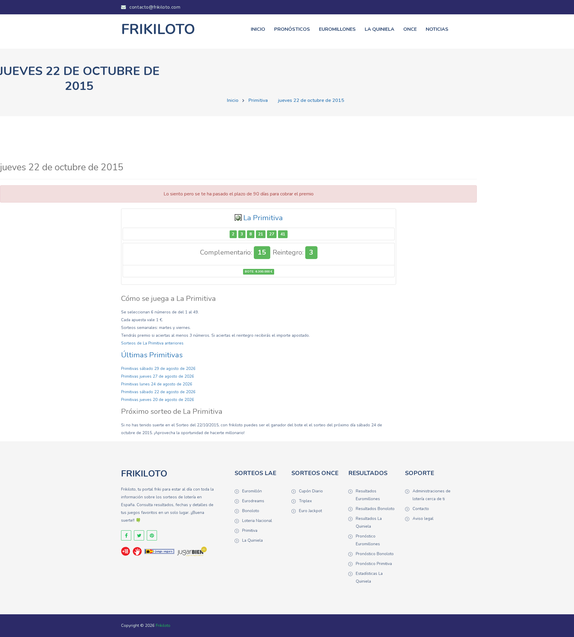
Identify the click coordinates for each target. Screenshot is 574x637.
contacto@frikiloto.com (154, 7)
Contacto (421, 509)
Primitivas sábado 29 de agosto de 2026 (158, 368)
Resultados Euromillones (368, 495)
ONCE (410, 29)
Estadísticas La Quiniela (369, 577)
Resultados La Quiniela (369, 522)
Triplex (305, 501)
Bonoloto (250, 511)
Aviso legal (423, 518)
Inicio (258, 29)
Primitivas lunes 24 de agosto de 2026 (156, 384)
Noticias (437, 29)
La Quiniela (379, 29)
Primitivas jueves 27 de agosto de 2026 (157, 376)
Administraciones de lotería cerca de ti (432, 495)
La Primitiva (263, 218)
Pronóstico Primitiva (374, 563)
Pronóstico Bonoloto (375, 554)
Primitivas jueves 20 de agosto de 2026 (157, 399)
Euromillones (337, 29)
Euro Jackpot (310, 511)
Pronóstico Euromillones (368, 540)
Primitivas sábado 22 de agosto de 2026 (158, 392)
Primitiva (258, 100)
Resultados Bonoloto (375, 509)
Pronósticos (292, 29)
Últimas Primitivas (152, 355)
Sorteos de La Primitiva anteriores (152, 343)
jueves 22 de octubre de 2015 (311, 100)
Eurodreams (253, 501)
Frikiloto (163, 625)
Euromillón (252, 491)
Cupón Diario (311, 491)
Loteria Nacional (257, 520)
